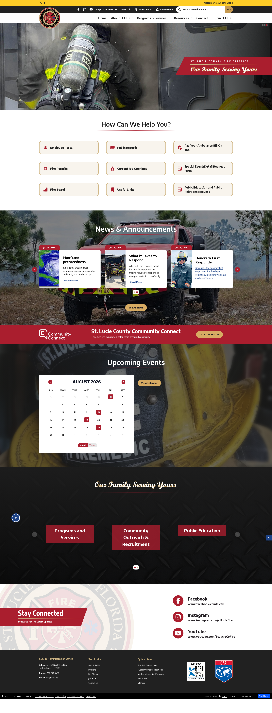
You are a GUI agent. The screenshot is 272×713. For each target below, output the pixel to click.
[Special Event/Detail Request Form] (203, 168)
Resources (181, 18)
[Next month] (123, 382)
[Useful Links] (136, 189)
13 (99, 412)
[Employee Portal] (69, 147)
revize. (224, 696)
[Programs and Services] (70, 534)
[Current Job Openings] (136, 168)
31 (110, 397)
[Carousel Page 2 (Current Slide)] (264, 25)
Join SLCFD (223, 18)
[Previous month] (50, 382)
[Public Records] (136, 147)
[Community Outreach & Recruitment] (136, 537)
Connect (202, 18)
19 (87, 420)
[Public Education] (202, 530)
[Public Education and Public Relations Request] (203, 189)
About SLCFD (120, 18)
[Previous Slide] (34, 269)
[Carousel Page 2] (137, 567)
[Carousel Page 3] (266, 25)
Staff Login (264, 696)
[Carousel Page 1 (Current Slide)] (135, 567)
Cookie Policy (91, 696)
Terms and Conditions (75, 696)
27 (98, 427)
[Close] (40, 3)
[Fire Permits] (69, 168)
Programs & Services (151, 18)
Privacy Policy (60, 696)
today (92, 445)
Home (102, 18)
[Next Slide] (237, 269)
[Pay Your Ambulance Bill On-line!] (203, 147)
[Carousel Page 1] (263, 25)
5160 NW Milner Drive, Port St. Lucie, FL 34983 (54, 666)
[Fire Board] (69, 189)
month (83, 445)
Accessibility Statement (44, 696)
